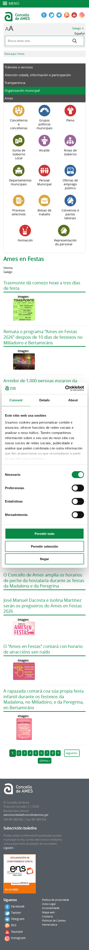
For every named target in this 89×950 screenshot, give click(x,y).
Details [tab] (44, 400)
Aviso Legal (49, 904)
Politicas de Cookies (54, 920)
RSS (13, 925)
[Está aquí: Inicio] (17, 19)
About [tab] (73, 400)
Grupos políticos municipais (44, 124)
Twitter (16, 913)
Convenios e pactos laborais (70, 214)
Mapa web (48, 912)
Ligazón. (8, 848)
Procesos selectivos (19, 212)
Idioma (8, 268)
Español (80, 33)
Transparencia (15, 82)
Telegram (17, 919)
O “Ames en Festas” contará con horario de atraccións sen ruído (43, 649)
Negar (44, 559)
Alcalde (44, 150)
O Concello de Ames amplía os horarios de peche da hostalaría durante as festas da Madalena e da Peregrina (43, 580)
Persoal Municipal (44, 182)
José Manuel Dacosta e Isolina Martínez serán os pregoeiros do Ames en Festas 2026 (42, 605)
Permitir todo (44, 534)
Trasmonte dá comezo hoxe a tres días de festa (41, 285)
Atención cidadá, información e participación (38, 75)
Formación (25, 240)
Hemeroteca (49, 924)
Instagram (18, 938)
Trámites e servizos (19, 67)
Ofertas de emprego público (70, 184)
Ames (9, 98)
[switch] (78, 488)
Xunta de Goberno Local (18, 154)
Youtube (17, 932)
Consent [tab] (16, 400)
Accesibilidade (50, 908)
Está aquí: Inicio (14, 54)
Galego (76, 28)
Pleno (70, 120)
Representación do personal (65, 242)
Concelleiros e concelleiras (19, 124)
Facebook (17, 906)
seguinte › (72, 753)
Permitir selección (44, 546)
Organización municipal (22, 90)
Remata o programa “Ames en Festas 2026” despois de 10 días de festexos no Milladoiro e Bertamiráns (43, 337)
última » (45, 761)
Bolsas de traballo (44, 212)
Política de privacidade (55, 899)
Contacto (47, 916)
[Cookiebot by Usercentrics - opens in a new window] (65, 388)
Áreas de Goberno (70, 152)
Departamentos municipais (20, 182)
